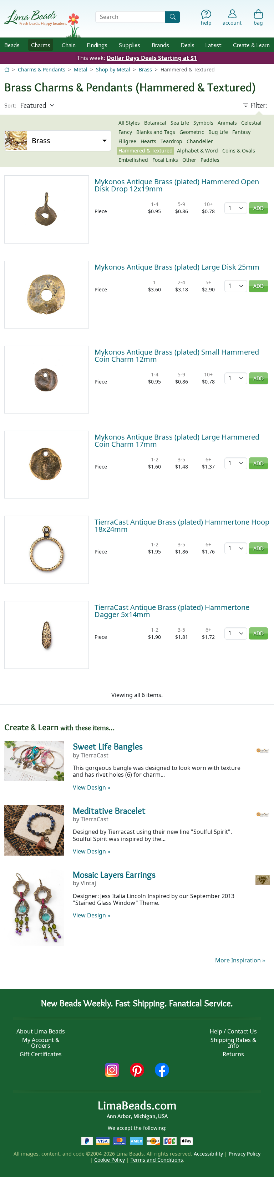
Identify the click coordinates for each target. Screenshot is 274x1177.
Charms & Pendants (41, 69)
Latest (214, 45)
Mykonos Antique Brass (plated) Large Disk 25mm (177, 267)
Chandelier (200, 141)
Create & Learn (251, 45)
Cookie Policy (109, 1159)
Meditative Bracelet (109, 810)
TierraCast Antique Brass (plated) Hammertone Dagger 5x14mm (172, 610)
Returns (233, 1054)
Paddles (210, 159)
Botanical (155, 122)
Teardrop (171, 141)
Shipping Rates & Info (233, 1043)
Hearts (148, 141)
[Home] (6, 69)
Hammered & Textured (145, 150)
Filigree (127, 141)
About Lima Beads (40, 1031)
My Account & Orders (41, 1043)
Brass (145, 69)
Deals (187, 45)
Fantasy (241, 132)
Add (258, 208)
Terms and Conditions (157, 1159)
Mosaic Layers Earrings (114, 874)
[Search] (172, 17)
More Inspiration (240, 960)
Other (189, 159)
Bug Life (218, 132)
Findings (97, 45)
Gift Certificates (41, 1054)
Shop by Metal (113, 69)
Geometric (191, 132)
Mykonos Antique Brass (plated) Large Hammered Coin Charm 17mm (177, 440)
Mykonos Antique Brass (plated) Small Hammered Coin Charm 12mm (177, 355)
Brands (160, 45)
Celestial (251, 122)
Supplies (129, 45)
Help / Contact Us (233, 1031)
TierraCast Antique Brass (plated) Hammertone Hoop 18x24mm (182, 525)
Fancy (125, 132)
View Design (91, 787)
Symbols (203, 122)
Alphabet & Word (197, 150)
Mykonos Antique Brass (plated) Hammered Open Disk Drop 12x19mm (177, 185)
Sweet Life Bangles (108, 746)
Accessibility (208, 1153)
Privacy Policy (244, 1153)
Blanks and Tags (155, 132)
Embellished (133, 159)
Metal (80, 69)
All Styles (129, 122)
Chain (69, 45)
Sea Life (180, 122)
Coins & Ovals (238, 150)
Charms (40, 45)
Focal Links (165, 159)
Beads (12, 45)
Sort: (10, 105)
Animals (227, 122)
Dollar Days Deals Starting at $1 (152, 58)
